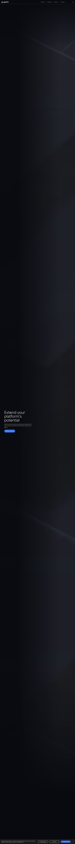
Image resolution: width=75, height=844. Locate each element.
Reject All (54, 841)
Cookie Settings (43, 841)
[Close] (73, 841)
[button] (9, 431)
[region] (37, 841)
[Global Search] (73, 2)
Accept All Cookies (65, 841)
